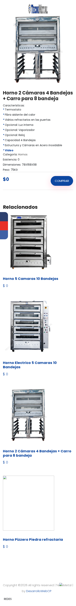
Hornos (22, 154)
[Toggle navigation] (7, 4)
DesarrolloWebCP (39, 591)
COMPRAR (62, 181)
